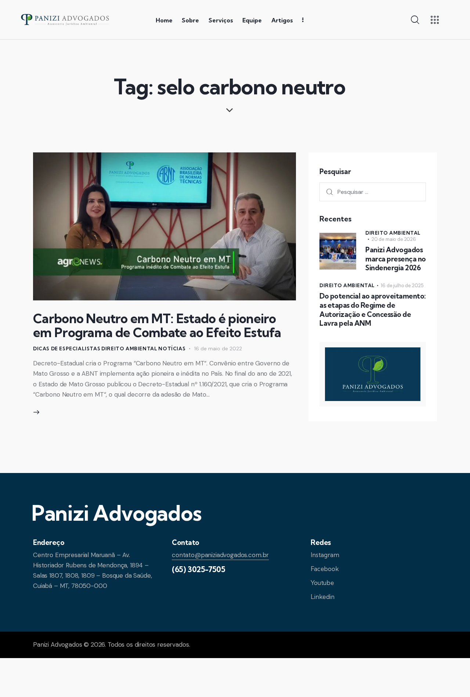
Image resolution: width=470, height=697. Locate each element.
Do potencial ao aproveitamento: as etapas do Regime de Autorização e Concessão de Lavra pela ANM (372, 310)
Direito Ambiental (129, 348)
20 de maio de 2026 (394, 239)
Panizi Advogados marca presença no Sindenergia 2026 (395, 258)
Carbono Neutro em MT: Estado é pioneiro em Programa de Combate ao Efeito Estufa (157, 325)
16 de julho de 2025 (402, 285)
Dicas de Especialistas (66, 348)
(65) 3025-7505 (198, 569)
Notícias (171, 348)
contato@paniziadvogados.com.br (220, 555)
